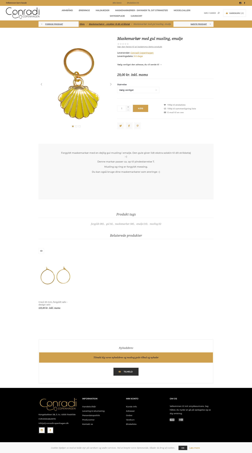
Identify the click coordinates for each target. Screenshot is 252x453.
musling (154, 224)
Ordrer (129, 415)
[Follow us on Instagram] (42, 430)
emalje (139, 224)
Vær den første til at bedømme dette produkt (139, 47)
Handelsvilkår (89, 406)
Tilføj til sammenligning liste (181, 108)
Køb (140, 108)
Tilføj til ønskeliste (176, 105)
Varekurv (130, 420)
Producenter (88, 420)
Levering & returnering (93, 411)
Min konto (117, 3)
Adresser (130, 411)
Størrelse (122, 84)
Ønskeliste (131, 424)
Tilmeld (128, 371)
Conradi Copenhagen (142, 53)
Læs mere (194, 448)
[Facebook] (50, 430)
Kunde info (131, 406)
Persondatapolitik (91, 415)
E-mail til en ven (175, 112)
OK (182, 448)
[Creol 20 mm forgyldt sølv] (55, 276)
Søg (219, 13)
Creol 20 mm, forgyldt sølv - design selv (53, 303)
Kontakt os (87, 424)
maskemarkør (122, 224)
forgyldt (95, 224)
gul (107, 224)
